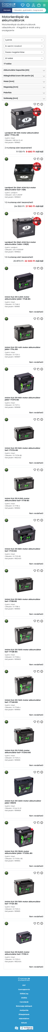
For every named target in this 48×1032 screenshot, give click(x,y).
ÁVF (24, 985)
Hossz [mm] (9, 81)
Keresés (7, 10)
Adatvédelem (24, 1019)
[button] (33, 5)
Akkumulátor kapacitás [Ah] (16, 70)
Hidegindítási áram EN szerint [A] (19, 76)
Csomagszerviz (24, 989)
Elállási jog (24, 994)
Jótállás (24, 998)
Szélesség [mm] (11, 98)
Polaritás (7, 92)
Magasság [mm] (11, 87)
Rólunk (24, 1023)
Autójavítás (24, 1010)
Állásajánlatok (24, 1014)
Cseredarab (24, 1002)
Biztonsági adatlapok (24, 1006)
